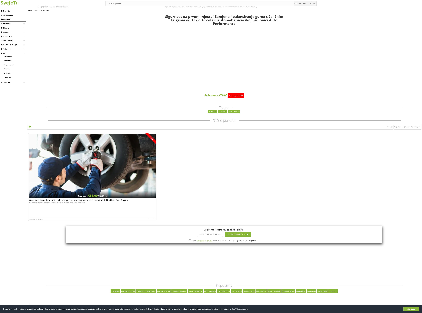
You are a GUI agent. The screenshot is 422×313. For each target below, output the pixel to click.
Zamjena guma (9, 65)
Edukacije (6, 83)
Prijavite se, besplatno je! (238, 234)
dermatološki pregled (192, 7)
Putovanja (6, 24)
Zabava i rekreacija (10, 45)
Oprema (6, 69)
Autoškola (7, 73)
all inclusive (241, 7)
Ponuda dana (8, 15)
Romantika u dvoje (251, 7)
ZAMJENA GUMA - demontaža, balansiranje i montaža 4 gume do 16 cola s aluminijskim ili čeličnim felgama (78, 200)
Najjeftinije (397, 127)
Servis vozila (8, 56)
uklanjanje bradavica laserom (208, 7)
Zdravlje (6, 28)
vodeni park (181, 7)
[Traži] (314, 3)
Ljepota (5, 32)
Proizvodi (6, 49)
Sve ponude (7, 77)
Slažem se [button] (411, 309)
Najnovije (390, 127)
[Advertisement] (224, 263)
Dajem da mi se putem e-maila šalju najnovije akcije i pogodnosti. (224, 240)
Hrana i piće (7, 36)
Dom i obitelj (8, 40)
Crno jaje (6, 11)
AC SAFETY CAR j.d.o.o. (36, 219)
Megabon (6, 19)
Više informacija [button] (241, 309)
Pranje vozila (8, 61)
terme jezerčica (232, 7)
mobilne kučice (222, 7)
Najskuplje (406, 127)
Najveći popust (415, 127)
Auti (4, 53)
